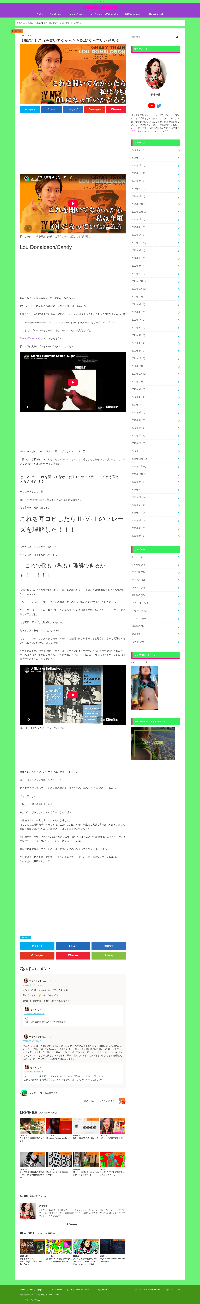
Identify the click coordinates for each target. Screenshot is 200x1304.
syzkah (43, 1205)
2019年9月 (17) (139, 482)
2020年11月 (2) (139, 374)
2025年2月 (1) (138, 165)
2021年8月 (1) (138, 312)
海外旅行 (138, 595)
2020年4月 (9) (138, 428)
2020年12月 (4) (139, 366)
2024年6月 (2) (138, 188)
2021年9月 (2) (138, 304)
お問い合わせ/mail (155, 14)
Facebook (73, 1224)
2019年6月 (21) (139, 505)
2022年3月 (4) (138, 266)
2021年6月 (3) (138, 327)
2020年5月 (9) (138, 420)
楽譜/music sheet (133, 14)
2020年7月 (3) (138, 405)
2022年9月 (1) (138, 250)
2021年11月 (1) (139, 289)
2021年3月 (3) (138, 343)
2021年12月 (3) (139, 281)
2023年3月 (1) (138, 227)
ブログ (138, 641)
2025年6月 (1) (138, 150)
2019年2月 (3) (138, 536)
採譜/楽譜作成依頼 (26, 1295)
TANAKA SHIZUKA (100, 7)
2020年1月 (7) (138, 451)
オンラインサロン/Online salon (104, 14)
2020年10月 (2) (139, 381)
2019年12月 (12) (139, 459)
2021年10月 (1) (139, 296)
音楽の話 (26, 937)
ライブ (137, 557)
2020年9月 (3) (138, 389)
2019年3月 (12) (139, 528)
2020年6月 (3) (138, 412)
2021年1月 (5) (138, 358)
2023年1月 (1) (138, 235)
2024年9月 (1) (138, 181)
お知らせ (138, 564)
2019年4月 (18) (139, 520)
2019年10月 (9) (139, 474)
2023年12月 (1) (139, 204)
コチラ (165, 131)
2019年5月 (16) (139, 513)
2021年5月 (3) (138, 335)
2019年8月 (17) (139, 490)
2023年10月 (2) (139, 212)
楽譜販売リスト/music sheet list (48, 1295)
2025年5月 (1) (138, 158)
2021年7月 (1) (138, 320)
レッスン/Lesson (76, 14)
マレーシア (140, 611)
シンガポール (141, 603)
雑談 (136, 634)
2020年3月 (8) (138, 435)
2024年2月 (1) (138, 196)
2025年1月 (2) (138, 173)
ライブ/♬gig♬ (56, 14)
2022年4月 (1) (138, 258)
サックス (138, 580)
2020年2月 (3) (138, 443)
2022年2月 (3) (138, 273)
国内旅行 (138, 626)
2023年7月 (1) (138, 219)
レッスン (138, 587)
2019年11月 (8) (139, 466)
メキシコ (139, 618)
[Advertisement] (73, 144)
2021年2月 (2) (138, 351)
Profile (40, 14)
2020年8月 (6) (138, 397)
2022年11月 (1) (139, 242)
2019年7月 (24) (139, 497)
